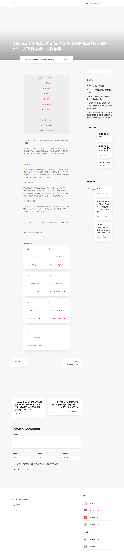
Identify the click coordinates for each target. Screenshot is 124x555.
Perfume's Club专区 (32, 59)
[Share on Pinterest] (23, 364)
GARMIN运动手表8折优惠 (95, 86)
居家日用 (44, 59)
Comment (17, 434)
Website (66, 453)
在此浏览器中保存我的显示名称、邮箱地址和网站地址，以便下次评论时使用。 (37, 464)
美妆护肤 (51, 59)
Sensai (68, 364)
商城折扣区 (46, 88)
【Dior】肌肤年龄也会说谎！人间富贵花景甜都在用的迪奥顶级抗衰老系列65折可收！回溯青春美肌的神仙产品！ (99, 115)
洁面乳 (46, 94)
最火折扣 (97, 3)
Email (40, 453)
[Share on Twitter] (19, 364)
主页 (82, 3)
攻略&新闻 (89, 3)
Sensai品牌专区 (46, 109)
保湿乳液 (46, 99)
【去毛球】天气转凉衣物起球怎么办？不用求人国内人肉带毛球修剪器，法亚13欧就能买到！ (99, 105)
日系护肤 (75, 364)
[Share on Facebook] (16, 364)
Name (15, 453)
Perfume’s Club (49, 78)
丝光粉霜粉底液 (46, 104)
